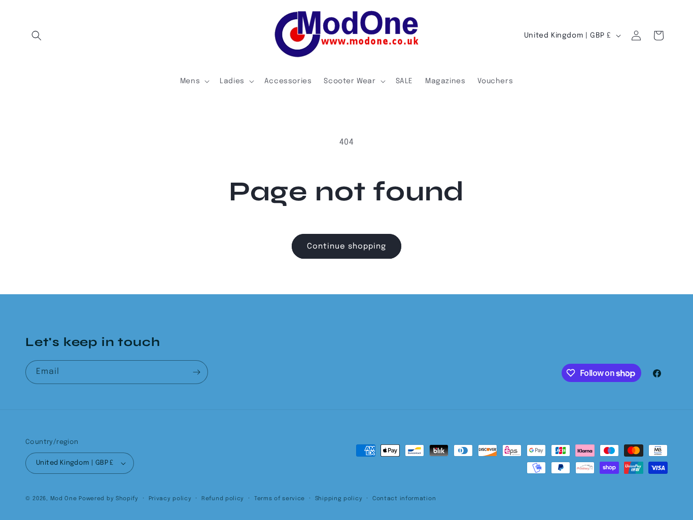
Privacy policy (170, 499)
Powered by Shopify (108, 499)
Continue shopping (346, 246)
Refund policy (222, 499)
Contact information (404, 499)
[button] (36, 35)
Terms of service (279, 499)
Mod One (63, 499)
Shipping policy (339, 499)
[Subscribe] (196, 372)
